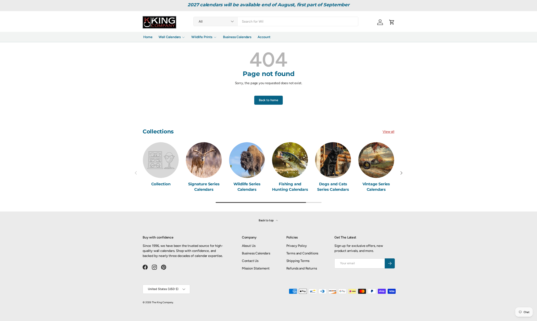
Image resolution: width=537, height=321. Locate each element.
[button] (391, 22)
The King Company (162, 302)
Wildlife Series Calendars (247, 187)
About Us (248, 246)
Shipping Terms (298, 261)
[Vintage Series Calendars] (376, 160)
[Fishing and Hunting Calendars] (290, 160)
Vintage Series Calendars (376, 187)
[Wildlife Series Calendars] (247, 160)
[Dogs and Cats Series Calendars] (333, 160)
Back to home (268, 100)
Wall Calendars (170, 37)
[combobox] (276, 21)
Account (264, 37)
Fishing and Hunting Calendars (290, 187)
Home (147, 37)
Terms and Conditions (302, 253)
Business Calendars (237, 37)
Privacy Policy (296, 246)
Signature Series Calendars (203, 187)
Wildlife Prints (201, 37)
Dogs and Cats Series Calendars (333, 187)
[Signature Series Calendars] (204, 160)
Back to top (266, 220)
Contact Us (250, 261)
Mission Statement (256, 268)
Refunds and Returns (301, 268)
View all (388, 132)
